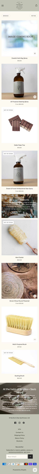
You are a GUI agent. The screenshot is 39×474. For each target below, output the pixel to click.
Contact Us (19, 432)
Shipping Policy (19, 435)
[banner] (19, 5)
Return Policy (19, 438)
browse (6, 15)
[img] (15, 423)
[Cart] (36, 6)
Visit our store (19, 214)
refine (33, 15)
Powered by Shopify (19, 470)
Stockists (19, 441)
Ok (30, 456)
